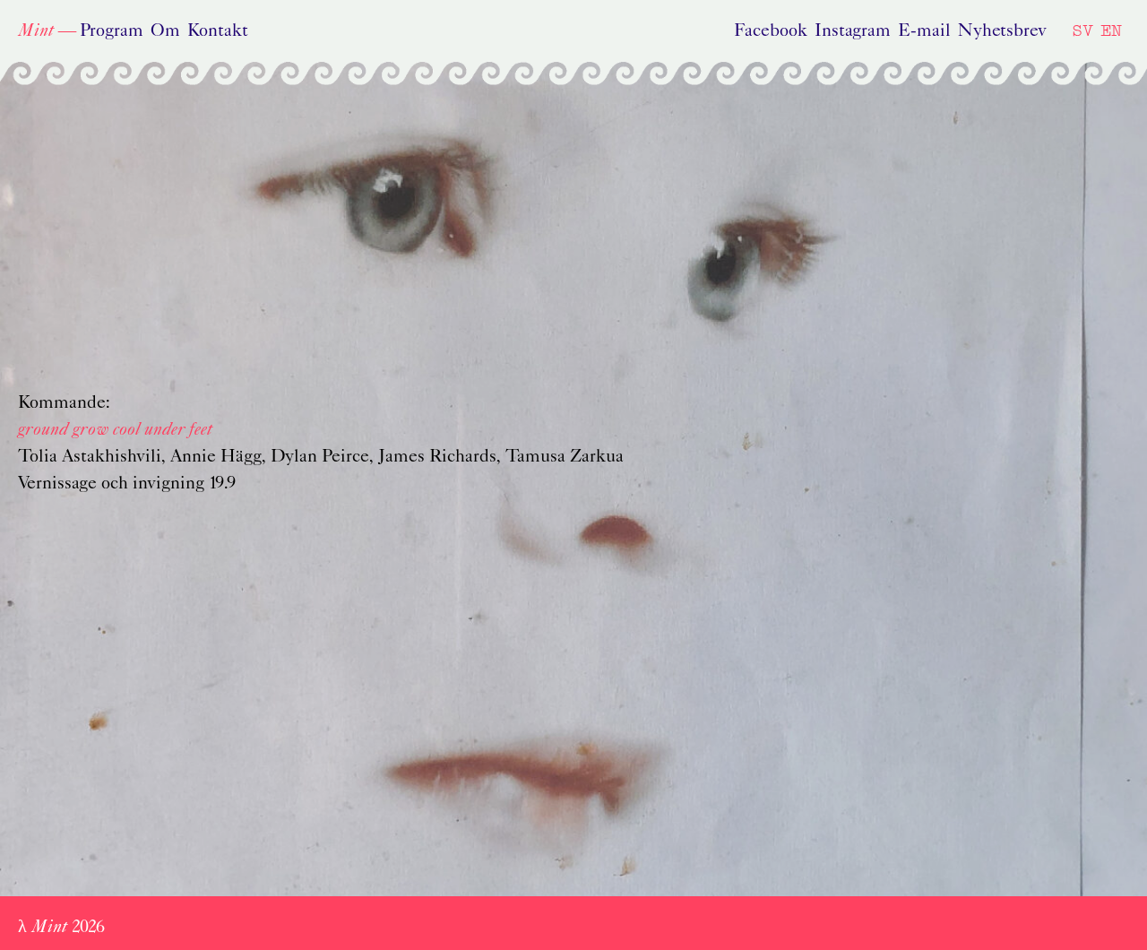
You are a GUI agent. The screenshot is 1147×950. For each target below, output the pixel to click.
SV (1082, 30)
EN (1111, 30)
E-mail (924, 31)
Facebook (770, 31)
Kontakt (217, 31)
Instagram (853, 31)
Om (165, 31)
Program (111, 31)
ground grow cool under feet (115, 430)
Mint (36, 31)
